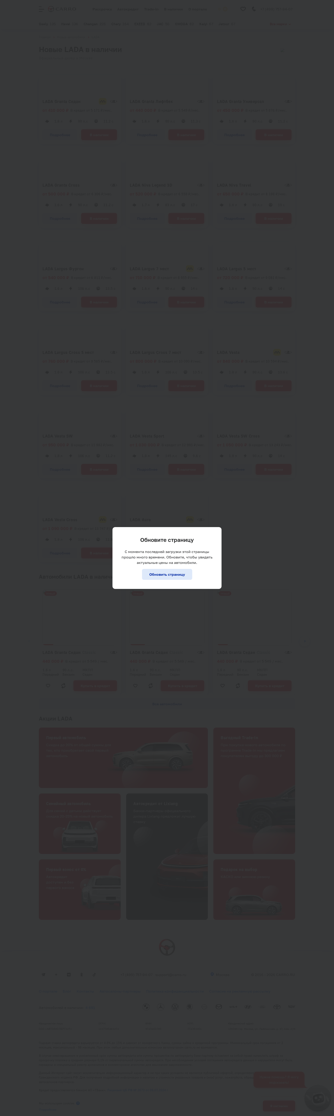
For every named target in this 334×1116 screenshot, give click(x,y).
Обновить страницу (167, 574)
